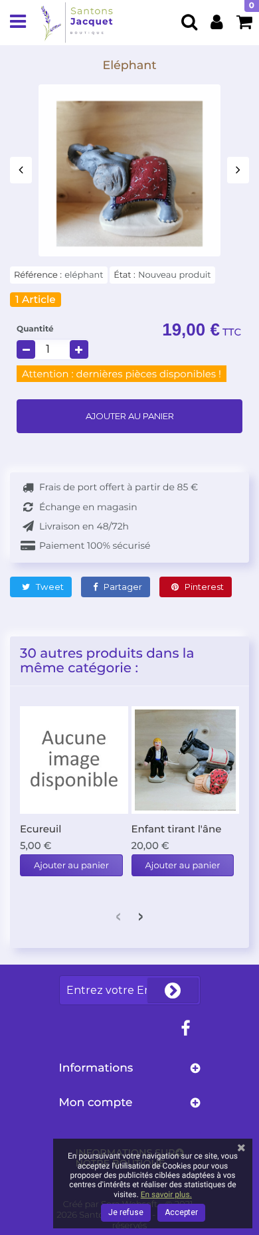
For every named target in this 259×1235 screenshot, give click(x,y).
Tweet (49, 586)
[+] (79, 349)
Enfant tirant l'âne (176, 828)
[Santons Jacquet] (76, 22)
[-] (26, 349)
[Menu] (18, 22)
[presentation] (21, 170)
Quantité (35, 329)
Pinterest (203, 586)
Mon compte (96, 1102)
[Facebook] (185, 1028)
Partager (122, 586)
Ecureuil (40, 828)
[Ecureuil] (74, 760)
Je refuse (125, 1212)
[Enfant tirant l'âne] (185, 760)
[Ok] (173, 990)
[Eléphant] (129, 173)
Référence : (38, 275)
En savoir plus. (166, 1194)
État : (124, 275)
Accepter (181, 1212)
